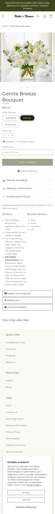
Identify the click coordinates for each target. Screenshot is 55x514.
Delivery (10, 141)
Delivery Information (16, 425)
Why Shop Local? (15, 419)
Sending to (12, 146)
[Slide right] (34, 87)
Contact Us (11, 412)
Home (5, 26)
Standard (10, 118)
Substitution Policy (16, 445)
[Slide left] (21, 87)
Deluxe (27, 118)
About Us (10, 362)
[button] (38, 16)
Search (9, 380)
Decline (26, 499)
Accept (26, 492)
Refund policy (13, 438)
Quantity (7, 130)
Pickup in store (26, 141)
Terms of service (14, 451)
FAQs (8, 405)
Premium (10, 124)
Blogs (9, 387)
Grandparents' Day (15, 342)
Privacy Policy (34, 485)
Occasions (11, 349)
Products (10, 355)
